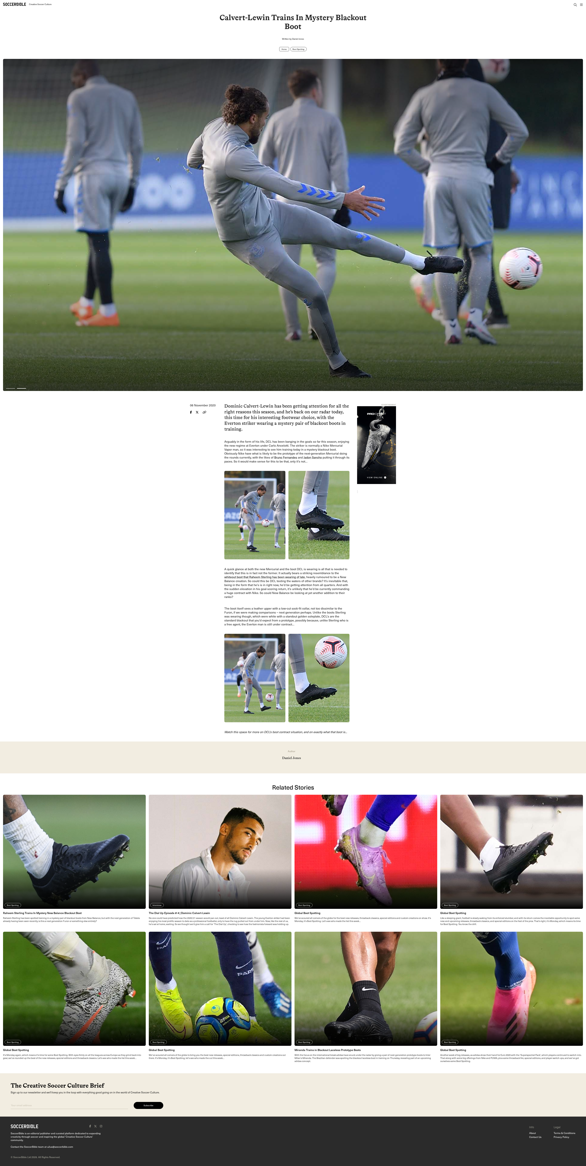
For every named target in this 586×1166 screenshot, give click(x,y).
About (532, 1133)
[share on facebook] (191, 412)
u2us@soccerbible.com (60, 1146)
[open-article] (74, 851)
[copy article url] (204, 412)
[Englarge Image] (293, 225)
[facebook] (90, 1126)
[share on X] (197, 412)
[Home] (14, 4)
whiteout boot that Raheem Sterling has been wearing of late (264, 577)
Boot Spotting (298, 49)
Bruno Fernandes (285, 457)
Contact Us (535, 1137)
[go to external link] (376, 444)
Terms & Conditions (564, 1133)
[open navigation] (581, 4)
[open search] (575, 4)
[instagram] (101, 1126)
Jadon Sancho (313, 457)
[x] (95, 1126)
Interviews (157, 905)
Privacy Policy (561, 1137)
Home (284, 49)
